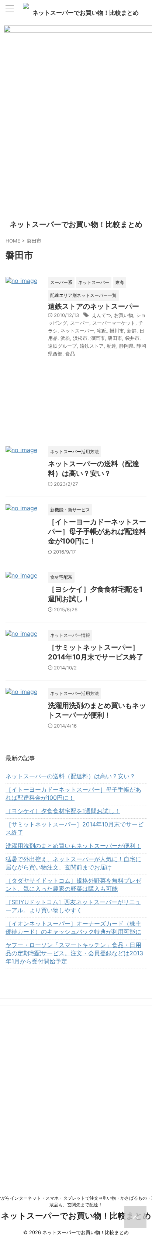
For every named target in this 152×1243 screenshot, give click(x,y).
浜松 (65, 338)
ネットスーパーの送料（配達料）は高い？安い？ (70, 776)
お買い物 (123, 315)
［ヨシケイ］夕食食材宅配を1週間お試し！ (63, 811)
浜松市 (80, 338)
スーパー (79, 323)
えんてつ (101, 315)
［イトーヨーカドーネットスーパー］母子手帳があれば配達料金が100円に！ (97, 531)
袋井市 (132, 338)
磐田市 (115, 338)
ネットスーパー (77, 331)
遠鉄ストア (92, 346)
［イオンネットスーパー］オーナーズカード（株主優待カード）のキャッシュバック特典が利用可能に (73, 927)
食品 (70, 354)
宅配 (102, 331)
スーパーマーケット (113, 323)
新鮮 (132, 331)
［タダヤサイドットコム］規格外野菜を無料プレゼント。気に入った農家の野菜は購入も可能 (73, 884)
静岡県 (126, 346)
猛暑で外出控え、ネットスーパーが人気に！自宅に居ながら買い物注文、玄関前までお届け (73, 863)
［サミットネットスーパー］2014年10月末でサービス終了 (75, 828)
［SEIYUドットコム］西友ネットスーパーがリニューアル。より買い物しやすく (73, 906)
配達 (111, 346)
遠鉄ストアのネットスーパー (93, 306)
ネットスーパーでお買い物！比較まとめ (85, 12)
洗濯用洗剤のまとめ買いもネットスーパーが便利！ (73, 845)
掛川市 (117, 331)
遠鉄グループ (62, 346)
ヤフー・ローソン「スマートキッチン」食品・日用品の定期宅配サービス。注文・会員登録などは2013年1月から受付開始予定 (74, 953)
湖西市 (97, 338)
